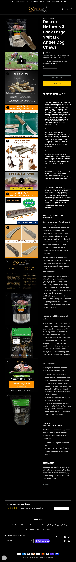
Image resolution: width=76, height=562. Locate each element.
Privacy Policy (47, 525)
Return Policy (35, 525)
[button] (4, 9)
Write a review (61, 508)
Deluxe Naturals (34, 557)
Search (10, 525)
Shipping (46, 55)
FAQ (48, 529)
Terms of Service (21, 525)
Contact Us (30, 529)
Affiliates (41, 529)
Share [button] (47, 485)
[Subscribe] (31, 541)
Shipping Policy (61, 525)
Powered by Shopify (46, 557)
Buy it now (57, 83)
